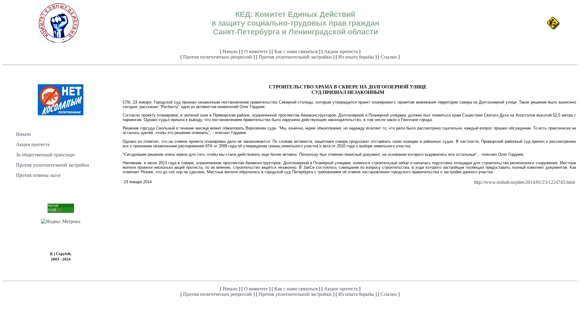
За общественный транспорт (45, 154)
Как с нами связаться (295, 51)
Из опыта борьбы (356, 56)
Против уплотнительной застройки (295, 56)
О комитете (256, 51)
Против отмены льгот (38, 175)
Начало (230, 51)
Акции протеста (341, 51)
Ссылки (389, 56)
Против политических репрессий (217, 56)
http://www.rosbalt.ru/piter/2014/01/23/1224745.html (524, 182)
